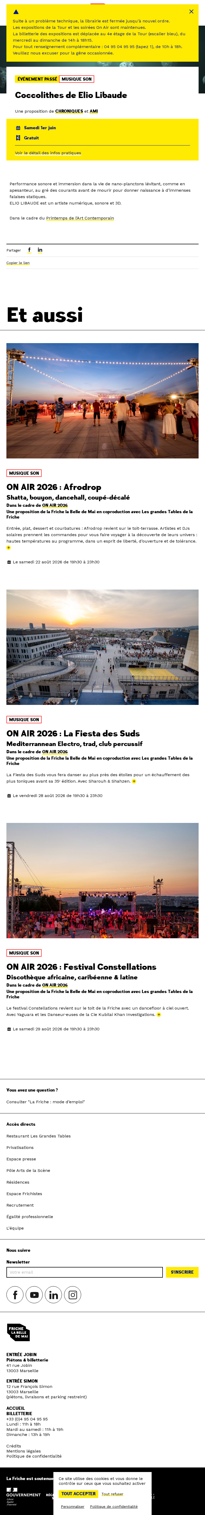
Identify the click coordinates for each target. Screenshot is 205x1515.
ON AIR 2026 (55, 505)
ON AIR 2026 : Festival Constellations (81, 967)
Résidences (17, 1182)
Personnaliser (72, 1506)
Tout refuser (112, 1494)
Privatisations (20, 1147)
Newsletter (18, 1262)
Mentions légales (23, 1451)
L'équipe (15, 1228)
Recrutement (20, 1205)
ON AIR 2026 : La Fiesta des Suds (73, 733)
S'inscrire (182, 1272)
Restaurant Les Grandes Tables (38, 1136)
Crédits (13, 1446)
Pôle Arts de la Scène (28, 1170)
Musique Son (77, 79)
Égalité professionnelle (29, 1216)
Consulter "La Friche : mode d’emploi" (45, 1101)
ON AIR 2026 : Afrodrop (53, 487)
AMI (94, 111)
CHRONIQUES (69, 111)
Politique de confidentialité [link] (114, 1506)
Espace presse (21, 1158)
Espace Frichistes (24, 1193)
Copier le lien (18, 263)
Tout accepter (78, 1494)
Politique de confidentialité (34, 1456)
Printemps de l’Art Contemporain (80, 218)
